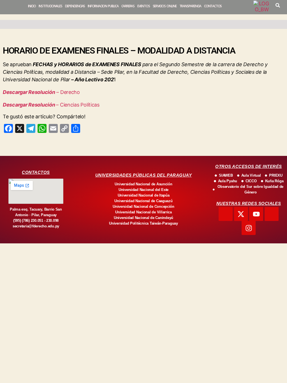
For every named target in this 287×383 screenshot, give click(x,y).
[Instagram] (249, 228)
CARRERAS (128, 6)
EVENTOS (143, 6)
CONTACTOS (213, 6)
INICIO (32, 6)
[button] (278, 5)
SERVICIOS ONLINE (165, 6)
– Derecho (67, 92)
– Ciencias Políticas (77, 105)
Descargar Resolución (29, 92)
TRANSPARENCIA (190, 6)
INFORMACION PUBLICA (103, 6)
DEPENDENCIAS (75, 6)
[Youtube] (256, 214)
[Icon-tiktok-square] (272, 214)
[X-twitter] (241, 214)
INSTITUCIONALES (50, 6)
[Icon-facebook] (226, 214)
